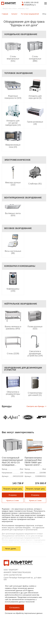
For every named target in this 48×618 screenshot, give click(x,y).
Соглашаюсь (14, 607)
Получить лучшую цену (12, 489)
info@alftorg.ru (30, 5)
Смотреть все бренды (35, 406)
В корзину (13, 495)
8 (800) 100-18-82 (31, 2)
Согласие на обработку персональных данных (23, 613)
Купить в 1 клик (13, 500)
